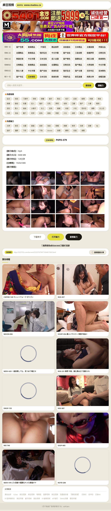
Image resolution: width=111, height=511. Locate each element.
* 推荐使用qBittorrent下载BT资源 (56, 245)
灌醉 (16, 130)
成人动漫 (55, 59)
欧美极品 (31, 53)
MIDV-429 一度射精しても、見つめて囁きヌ (20, 371)
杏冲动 (90, 494)
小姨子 (33, 108)
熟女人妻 (19, 70)
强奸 (41, 103)
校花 (89, 113)
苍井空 (83, 108)
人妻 (89, 103)
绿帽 (57, 126)
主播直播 (90, 47)
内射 (66, 108)
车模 (32, 130)
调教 (92, 108)
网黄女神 (90, 76)
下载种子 (37, 237)
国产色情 (19, 47)
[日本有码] (49, 140)
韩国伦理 (19, 59)
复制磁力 (73, 237)
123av (15, 494)
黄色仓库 (8, 494)
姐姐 (49, 113)
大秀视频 (90, 65)
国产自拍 (66, 53)
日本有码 (31, 76)
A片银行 (55, 498)
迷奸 (8, 130)
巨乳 (49, 103)
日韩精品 (19, 65)
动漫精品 (19, 53)
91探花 (43, 47)
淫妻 (89, 126)
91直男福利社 (10, 498)
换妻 (8, 103)
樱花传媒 (73, 498)
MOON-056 (8, 334)
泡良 (49, 126)
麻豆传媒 (20, 498)
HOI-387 (61, 408)
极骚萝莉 (90, 53)
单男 (73, 126)
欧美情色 (102, 59)
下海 (41, 130)
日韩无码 (102, 53)
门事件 (25, 99)
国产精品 (78, 65)
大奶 (8, 113)
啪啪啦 (38, 494)
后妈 (41, 113)
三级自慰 (78, 53)
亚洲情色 (102, 70)
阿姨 (91, 99)
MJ (97, 126)
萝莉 (57, 103)
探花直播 (78, 76)
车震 (24, 103)
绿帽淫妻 (102, 76)
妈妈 (16, 99)
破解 (58, 108)
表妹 (99, 99)
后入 (32, 103)
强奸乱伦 (43, 53)
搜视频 (88, 85)
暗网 (97, 103)
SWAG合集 (64, 498)
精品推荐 (55, 47)
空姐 (97, 113)
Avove (49, 130)
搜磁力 (101, 85)
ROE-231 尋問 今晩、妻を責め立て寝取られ (74, 371)
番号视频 (28, 498)
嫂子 (50, 99)
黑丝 (81, 113)
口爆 (73, 103)
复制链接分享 (98, 252)
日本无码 (43, 59)
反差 (75, 99)
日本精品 (78, 47)
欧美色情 (55, 76)
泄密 (34, 99)
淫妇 (8, 108)
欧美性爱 (55, 70)
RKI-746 (7, 445)
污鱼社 (84, 494)
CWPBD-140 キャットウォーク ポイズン (18, 297)
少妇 (75, 108)
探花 (16, 126)
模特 (66, 130)
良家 (41, 126)
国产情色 (66, 59)
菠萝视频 (46, 494)
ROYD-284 (62, 483)
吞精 (58, 130)
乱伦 (8, 99)
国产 (81, 103)
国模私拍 (78, 59)
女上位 (101, 108)
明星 (57, 113)
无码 (50, 108)
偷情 (83, 99)
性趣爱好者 (64, 494)
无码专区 (90, 70)
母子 (66, 99)
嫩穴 (24, 113)
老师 (32, 113)
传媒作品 (66, 76)
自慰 (73, 113)
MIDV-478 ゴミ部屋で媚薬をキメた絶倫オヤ (20, 483)
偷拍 (16, 103)
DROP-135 (8, 408)
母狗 (65, 103)
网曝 (42, 99)
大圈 (24, 126)
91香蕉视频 (46, 498)
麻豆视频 (23, 494)
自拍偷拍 (66, 47)
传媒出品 (102, 47)
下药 (24, 130)
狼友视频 (36, 498)
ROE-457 (61, 297)
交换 (81, 126)
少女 (65, 113)
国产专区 (19, 76)
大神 (8, 126)
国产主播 (78, 70)
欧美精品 (31, 47)
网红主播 (90, 59)
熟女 (58, 99)
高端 (32, 126)
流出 (16, 113)
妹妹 (24, 108)
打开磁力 (55, 237)
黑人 (16, 108)
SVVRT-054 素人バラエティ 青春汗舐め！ (73, 334)
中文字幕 (55, 53)
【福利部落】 (75, 494)
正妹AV (97, 494)
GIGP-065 (61, 445)
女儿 (42, 108)
